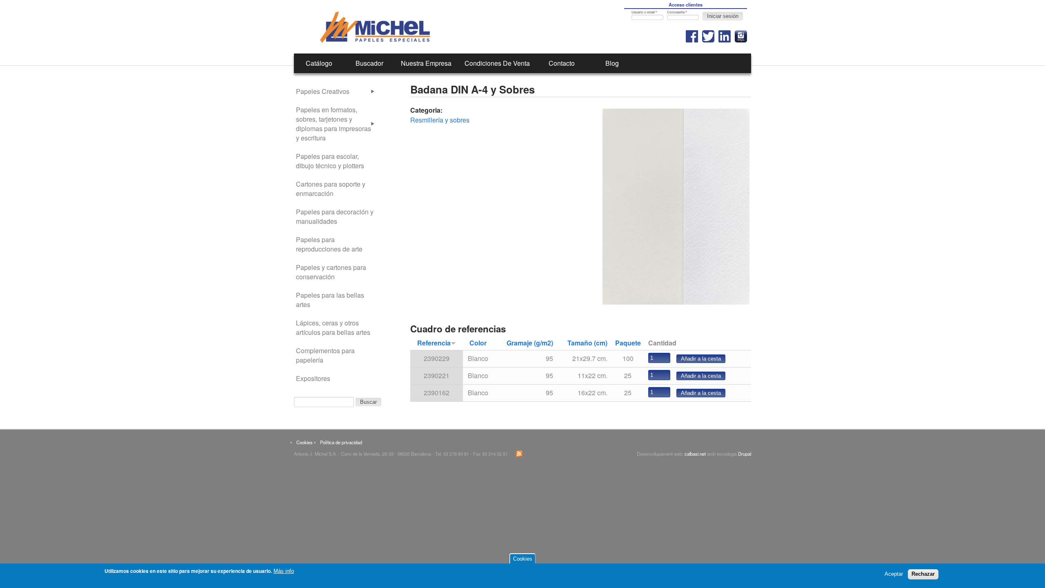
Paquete (628, 342)
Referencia (434, 342)
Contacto (562, 63)
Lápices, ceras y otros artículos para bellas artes (333, 327)
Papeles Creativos (322, 91)
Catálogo (319, 63)
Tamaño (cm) (587, 342)
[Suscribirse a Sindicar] (519, 455)
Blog (612, 63)
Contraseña (677, 12)
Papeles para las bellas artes (330, 299)
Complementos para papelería (325, 355)
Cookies (304, 442)
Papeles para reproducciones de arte (329, 244)
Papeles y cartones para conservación (331, 272)
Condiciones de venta (497, 63)
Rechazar (923, 574)
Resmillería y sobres (439, 120)
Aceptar (894, 574)
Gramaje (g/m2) (530, 342)
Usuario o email (644, 12)
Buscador (369, 63)
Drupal (744, 453)
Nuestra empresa (426, 63)
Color (478, 342)
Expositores (313, 378)
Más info (283, 571)
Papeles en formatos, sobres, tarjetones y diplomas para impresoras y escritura (333, 124)
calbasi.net (695, 453)
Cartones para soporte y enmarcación (330, 188)
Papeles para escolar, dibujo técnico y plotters (330, 160)
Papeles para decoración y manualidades (335, 216)
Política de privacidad (341, 442)
